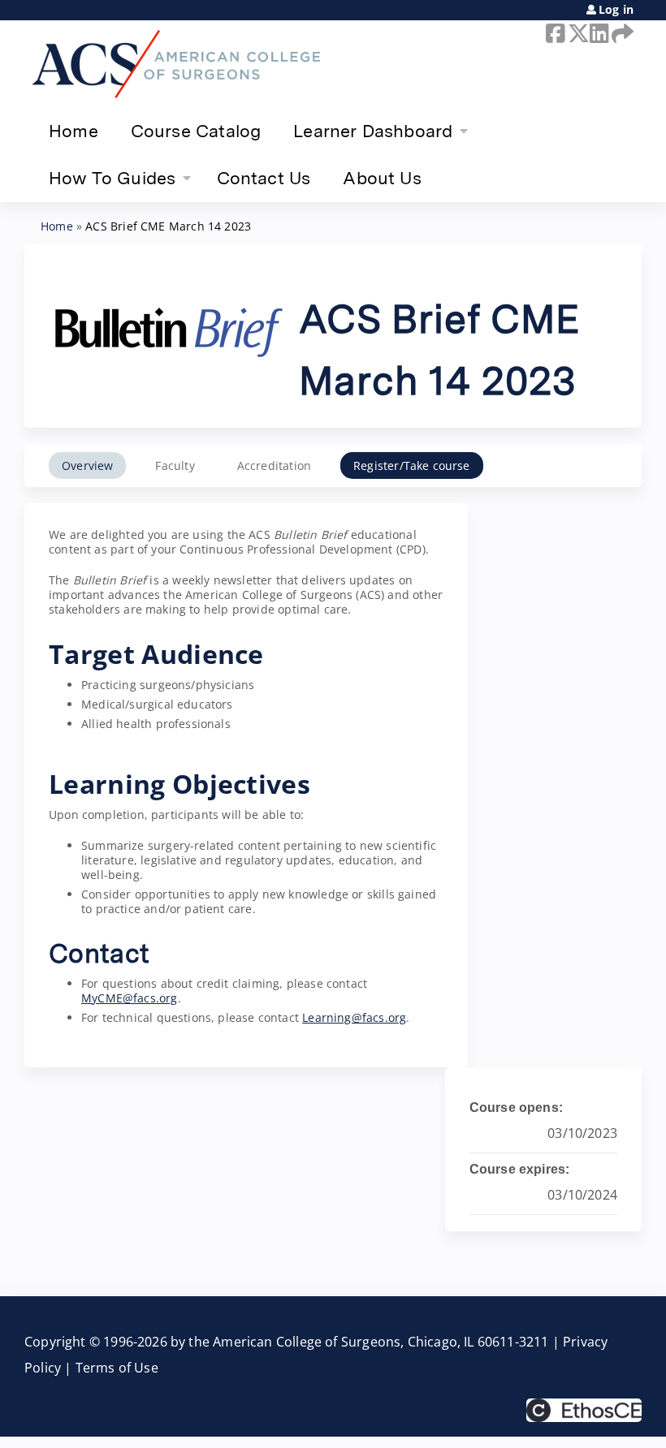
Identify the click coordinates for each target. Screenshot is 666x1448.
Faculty (174, 465)
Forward (620, 33)
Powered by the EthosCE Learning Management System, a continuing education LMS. (584, 1410)
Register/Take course (411, 465)
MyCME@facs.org (129, 998)
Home (73, 130)
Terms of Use (117, 1368)
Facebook (554, 33)
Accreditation (274, 465)
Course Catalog (196, 130)
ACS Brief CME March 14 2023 (168, 226)
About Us (382, 177)
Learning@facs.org (354, 1017)
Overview (87, 465)
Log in (616, 9)
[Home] (176, 64)
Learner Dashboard (372, 130)
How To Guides (112, 177)
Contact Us (264, 177)
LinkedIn (598, 33)
